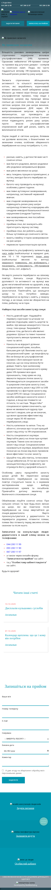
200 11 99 (6, 5)
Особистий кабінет (25, 863)
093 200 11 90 (14, 548)
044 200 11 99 (14, 544)
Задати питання (12, 23)
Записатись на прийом (38, 23)
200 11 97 (25, 5)
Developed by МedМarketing (25, 885)
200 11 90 (44, 5)
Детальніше (11, 614)
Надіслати (13, 780)
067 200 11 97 (14, 551)
